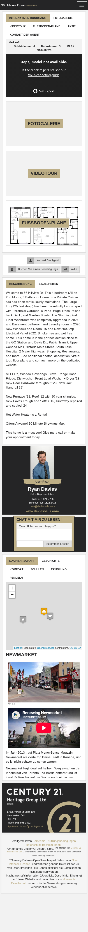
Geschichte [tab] (51, 560)
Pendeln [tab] (16, 577)
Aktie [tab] (71, 26)
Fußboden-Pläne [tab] (46, 26)
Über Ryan (42, 481)
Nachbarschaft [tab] (22, 560)
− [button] (12, 595)
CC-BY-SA (75, 647)
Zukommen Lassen (57, 543)
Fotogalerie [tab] (63, 18)
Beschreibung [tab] (20, 283)
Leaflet (18, 647)
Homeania (38, 841)
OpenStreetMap (45, 647)
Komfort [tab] (16, 569)
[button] (13, 683)
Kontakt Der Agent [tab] (24, 34)
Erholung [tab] (59, 569)
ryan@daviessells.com (42, 506)
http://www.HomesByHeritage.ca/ (25, 826)
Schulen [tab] (37, 569)
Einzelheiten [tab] (48, 283)
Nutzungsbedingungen (62, 841)
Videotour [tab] (18, 26)
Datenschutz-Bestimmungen (43, 845)
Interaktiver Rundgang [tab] (27, 18)
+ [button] (12, 588)
